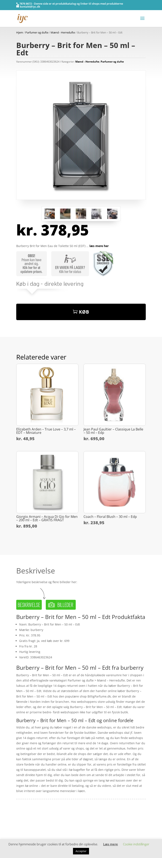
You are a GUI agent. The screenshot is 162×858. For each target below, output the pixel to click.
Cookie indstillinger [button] (136, 844)
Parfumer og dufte (36, 32)
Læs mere (110, 844)
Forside (21, 821)
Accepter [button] (81, 851)
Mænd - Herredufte (63, 32)
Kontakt (21, 834)
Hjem (19, 32)
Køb (84, 312)
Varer (20, 827)
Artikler (32, 821)
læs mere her (99, 246)
